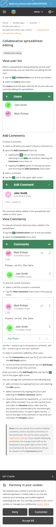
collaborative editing (12, 53)
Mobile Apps (19, 22)
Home (5, 22)
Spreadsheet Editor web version (17, 29)
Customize (41, 512)
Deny (15, 512)
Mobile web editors (11, 26)
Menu (37, 11)
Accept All (28, 520)
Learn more (43, 503)
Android (33, 22)
